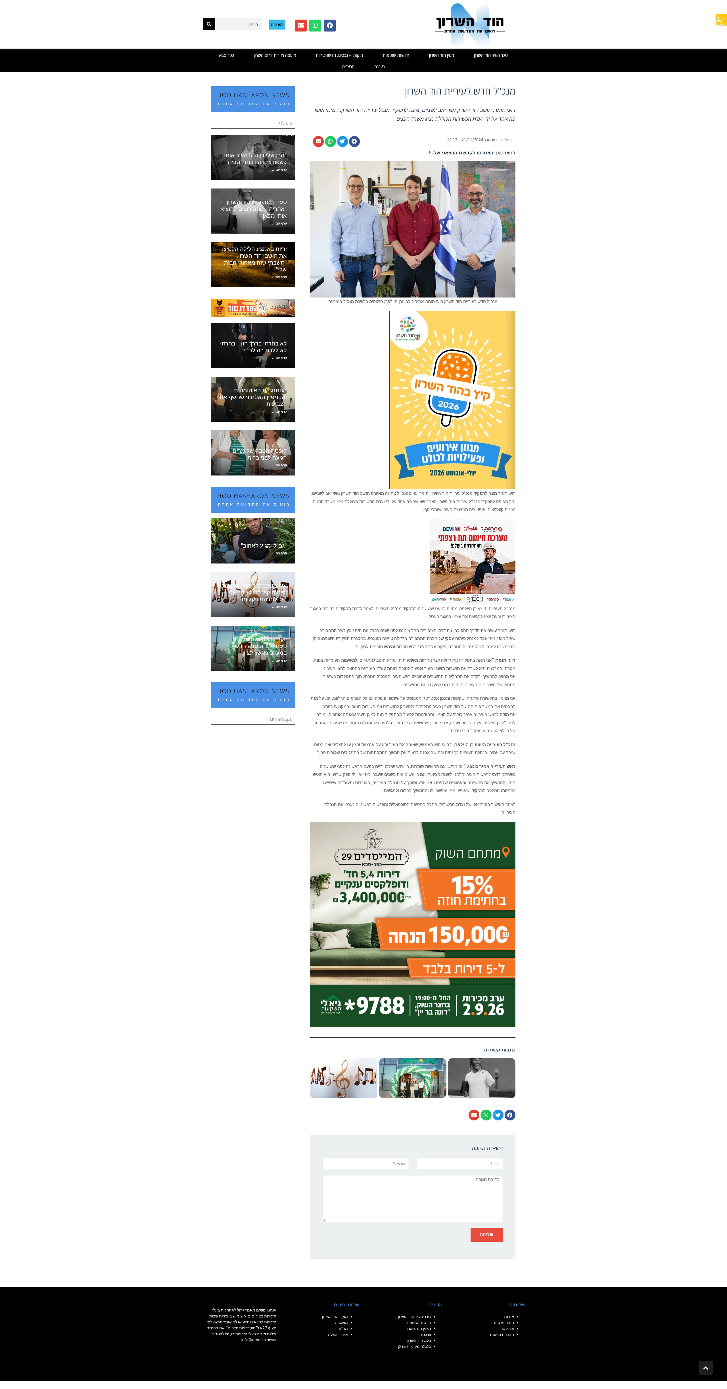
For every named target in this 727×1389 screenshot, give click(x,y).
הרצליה (348, 66)
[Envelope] (301, 26)
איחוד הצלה (338, 1334)
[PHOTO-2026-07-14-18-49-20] (472, 561)
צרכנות (425, 1334)
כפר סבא (226, 55)
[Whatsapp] (315, 26)
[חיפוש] (209, 24)
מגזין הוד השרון (441, 55)
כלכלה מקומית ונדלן (414, 1346)
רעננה (379, 66)
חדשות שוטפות (396, 55)
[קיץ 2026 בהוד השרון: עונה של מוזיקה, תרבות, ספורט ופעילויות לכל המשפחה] (452, 400)
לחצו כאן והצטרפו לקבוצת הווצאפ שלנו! (472, 153)
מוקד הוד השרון (335, 1316)
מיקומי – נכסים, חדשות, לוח (339, 55)
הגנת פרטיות (503, 1322)
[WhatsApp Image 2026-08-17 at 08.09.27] (412, 924)
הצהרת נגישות (502, 1334)
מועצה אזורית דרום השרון (275, 55)
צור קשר (507, 1328)
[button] (721, 20)
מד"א (343, 1328)
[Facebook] (330, 26)
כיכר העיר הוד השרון (491, 55)
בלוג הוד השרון (419, 1340)
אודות (509, 1316)
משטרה (341, 1322)
